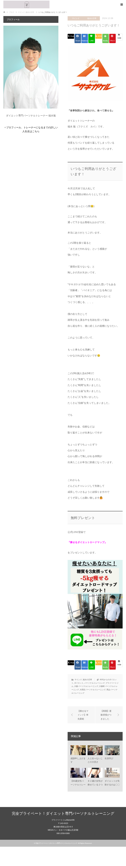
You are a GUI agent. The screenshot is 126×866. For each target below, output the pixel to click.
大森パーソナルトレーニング (86, 686)
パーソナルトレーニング (94, 683)
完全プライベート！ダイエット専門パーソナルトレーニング (63, 813)
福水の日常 (91, 18)
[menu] (121, 4)
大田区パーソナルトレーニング (93, 690)
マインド (75, 18)
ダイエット (78, 683)
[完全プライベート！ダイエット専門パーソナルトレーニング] (26, 4)
